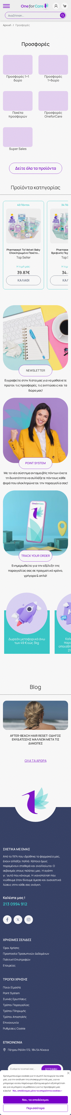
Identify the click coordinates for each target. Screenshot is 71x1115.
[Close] (68, 1073)
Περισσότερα (35, 1108)
